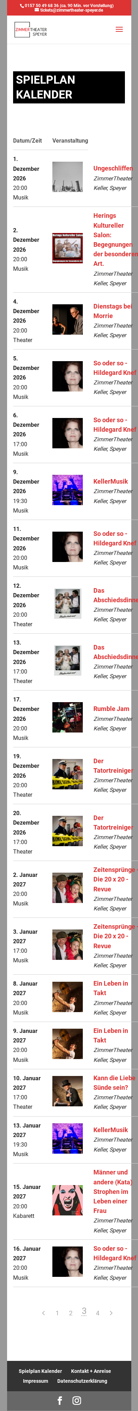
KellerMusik (110, 481)
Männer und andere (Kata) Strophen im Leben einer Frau (112, 1191)
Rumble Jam (111, 708)
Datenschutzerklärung (82, 1381)
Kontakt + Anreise (91, 1371)
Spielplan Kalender (40, 1371)
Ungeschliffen (113, 168)
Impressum (35, 1381)
